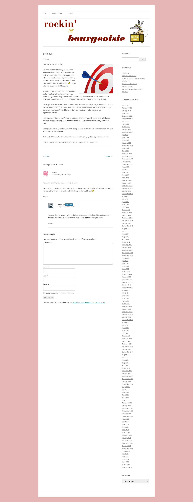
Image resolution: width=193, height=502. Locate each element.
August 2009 (126, 419)
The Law (70, 13)
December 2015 (127, 218)
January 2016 (126, 215)
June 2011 (125, 360)
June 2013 (125, 296)
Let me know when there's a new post (59, 293)
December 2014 (127, 250)
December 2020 (127, 116)
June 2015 (125, 234)
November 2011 (127, 347)
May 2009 (125, 427)
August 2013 (126, 290)
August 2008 (126, 451)
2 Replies (46, 59)
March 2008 (126, 465)
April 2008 (125, 462)
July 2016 (125, 199)
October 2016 (126, 191)
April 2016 (125, 207)
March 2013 (126, 304)
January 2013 (126, 309)
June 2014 (125, 263)
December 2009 (127, 408)
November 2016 (127, 188)
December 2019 (127, 132)
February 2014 (127, 274)
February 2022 (127, 108)
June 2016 (125, 202)
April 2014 (125, 269)
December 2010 (127, 376)
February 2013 (127, 306)
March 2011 (126, 368)
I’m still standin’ (127, 86)
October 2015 (126, 223)
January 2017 (126, 183)
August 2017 (126, 167)
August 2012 (126, 322)
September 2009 (127, 416)
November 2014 (127, 253)
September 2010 (127, 384)
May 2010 (125, 395)
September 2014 (127, 255)
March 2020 (126, 127)
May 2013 (125, 298)
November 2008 (127, 443)
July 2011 (125, 357)
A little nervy (126, 73)
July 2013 (125, 293)
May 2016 (125, 204)
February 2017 (127, 180)
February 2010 (127, 403)
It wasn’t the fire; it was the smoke (133, 78)
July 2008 (125, 454)
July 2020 (125, 121)
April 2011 (125, 365)
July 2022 (125, 105)
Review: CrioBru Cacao (129, 84)
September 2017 (127, 164)
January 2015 (126, 247)
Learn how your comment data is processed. (89, 302)
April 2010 (125, 398)
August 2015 (126, 229)
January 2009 (126, 438)
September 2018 (127, 145)
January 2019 (126, 143)
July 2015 (125, 231)
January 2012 (126, 341)
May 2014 (125, 266)
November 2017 (127, 159)
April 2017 (125, 178)
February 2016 (127, 213)
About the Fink (57, 13)
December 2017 (127, 156)
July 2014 (125, 261)
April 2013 (125, 301)
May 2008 (125, 459)
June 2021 (125, 113)
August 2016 (126, 196)
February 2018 (127, 154)
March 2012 (126, 336)
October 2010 (126, 381)
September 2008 (127, 448)
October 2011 (126, 349)
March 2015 (126, 242)
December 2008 (127, 440)
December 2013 (127, 280)
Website (46, 284)
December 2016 (127, 186)
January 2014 (126, 277)
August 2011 (126, 355)
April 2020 (125, 124)
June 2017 (125, 172)
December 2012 (127, 312)
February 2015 (127, 245)
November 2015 (127, 221)
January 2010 (126, 406)
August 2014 (126, 258)
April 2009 (125, 430)
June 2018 (125, 148)
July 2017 (125, 170)
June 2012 (125, 328)
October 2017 (126, 162)
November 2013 (127, 282)
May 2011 (125, 363)
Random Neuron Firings (67, 142)
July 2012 (125, 325)
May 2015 (125, 237)
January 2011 (126, 373)
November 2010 (127, 379)
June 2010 (125, 392)
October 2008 (126, 446)
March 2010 (126, 400)
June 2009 (125, 424)
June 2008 (125, 457)
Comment (47, 242)
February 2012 (127, 339)
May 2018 (125, 151)
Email (45, 276)
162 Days (125, 92)
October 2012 (126, 317)
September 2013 (127, 288)
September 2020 (127, 119)
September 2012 (127, 320)
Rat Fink (95, 142)
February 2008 (127, 467)
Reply (45, 196)
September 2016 (127, 194)
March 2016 (126, 210)
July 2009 (125, 422)
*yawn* (109, 156)
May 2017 (125, 175)
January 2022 (126, 111)
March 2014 (126, 271)
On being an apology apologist (132, 89)
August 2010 (126, 387)
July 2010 (125, 389)
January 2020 (126, 129)
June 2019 (125, 137)
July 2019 (125, 135)
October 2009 (126, 414)
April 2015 (125, 239)
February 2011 (127, 371)
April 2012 (125, 333)
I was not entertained (129, 76)
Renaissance (126, 81)
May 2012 (125, 330)
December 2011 (127, 344)
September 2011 (127, 352)
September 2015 (127, 226)
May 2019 (125, 140)
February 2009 (127, 435)
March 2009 (126, 432)
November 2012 (127, 314)
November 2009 (127, 411)
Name (46, 267)
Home (45, 13)
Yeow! (46, 156)
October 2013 (126, 285)
